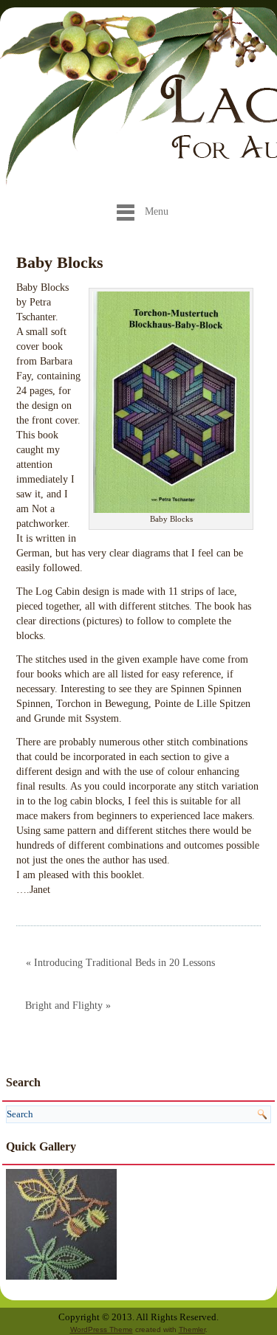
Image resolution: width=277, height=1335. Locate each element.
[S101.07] (61, 1223)
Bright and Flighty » (68, 1005)
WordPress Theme (101, 1329)
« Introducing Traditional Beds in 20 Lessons (120, 962)
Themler (192, 1329)
